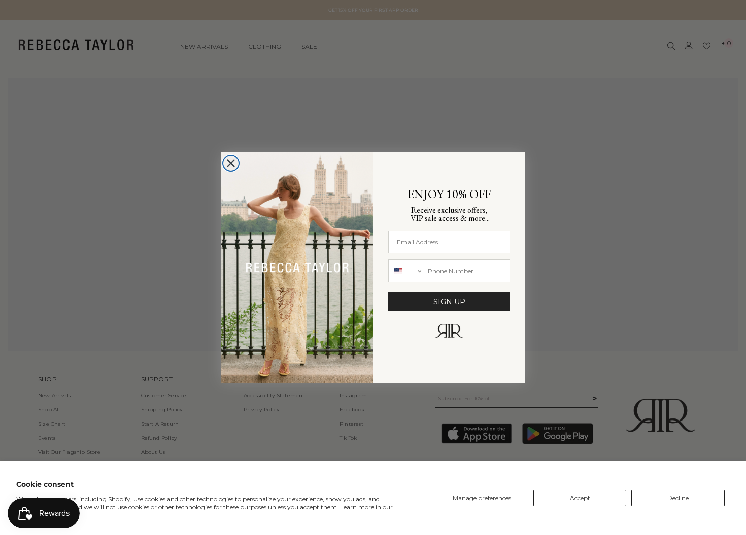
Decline (678, 498)
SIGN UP (449, 302)
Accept (580, 498)
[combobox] (406, 271)
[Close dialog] (231, 163)
